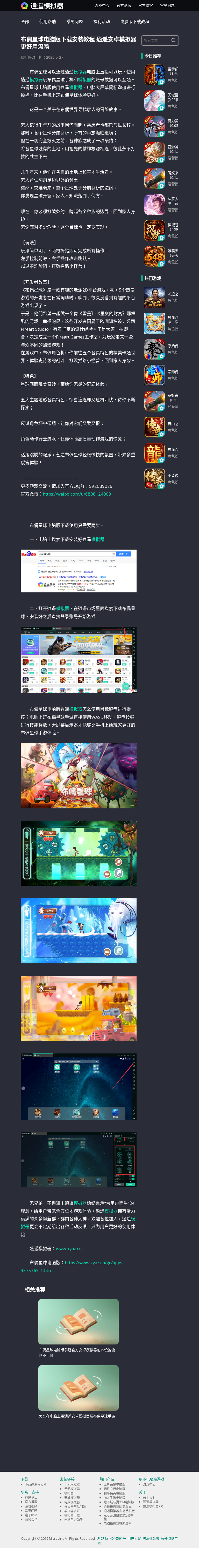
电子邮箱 (31, 1515)
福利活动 (101, 21)
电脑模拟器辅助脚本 (118, 1523)
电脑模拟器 (72, 1502)
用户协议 (134, 1538)
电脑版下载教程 (134, 21)
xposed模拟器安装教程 (118, 1517)
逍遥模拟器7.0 (153, 1506)
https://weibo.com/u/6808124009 (77, 494)
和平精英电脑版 (114, 1493)
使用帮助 (47, 21)
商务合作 (31, 1519)
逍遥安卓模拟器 (42, 5)
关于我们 (149, 1497)
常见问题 (167, 5)
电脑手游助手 (73, 1520)
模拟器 (80, 72)
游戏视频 (31, 1506)
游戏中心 (102, 5)
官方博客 (145, 5)
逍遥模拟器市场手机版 (119, 1511)
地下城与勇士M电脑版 (119, 1502)
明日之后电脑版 (114, 1489)
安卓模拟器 (72, 1498)
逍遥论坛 (31, 1497)
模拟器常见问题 (75, 1506)
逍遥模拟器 (151, 1502)
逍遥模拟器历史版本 (118, 1506)
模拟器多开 (72, 1511)
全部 (25, 21)
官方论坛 (124, 5)
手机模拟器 (72, 1484)
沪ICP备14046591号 (111, 1538)
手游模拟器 (72, 1489)
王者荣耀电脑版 (114, 1484)
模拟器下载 (72, 1515)
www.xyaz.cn (69, 1249)
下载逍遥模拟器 (36, 1484)
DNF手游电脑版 (114, 1498)
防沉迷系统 (151, 1538)
